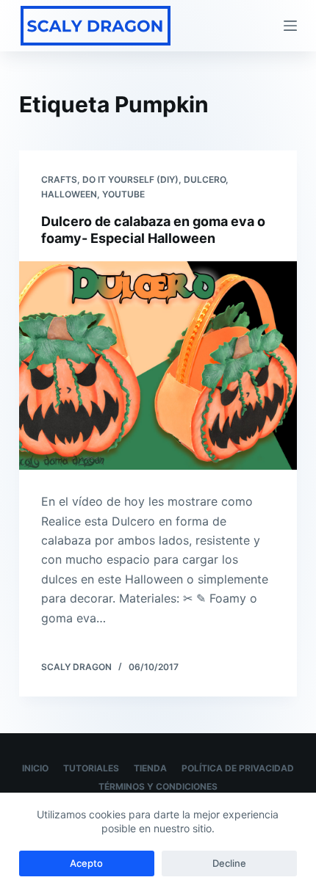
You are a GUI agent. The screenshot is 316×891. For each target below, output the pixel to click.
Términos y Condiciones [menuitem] (158, 786)
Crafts (59, 179)
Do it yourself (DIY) (130, 179)
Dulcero (205, 179)
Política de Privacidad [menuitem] (238, 768)
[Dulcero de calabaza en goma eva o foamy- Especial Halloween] (158, 365)
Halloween (69, 194)
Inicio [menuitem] (35, 768)
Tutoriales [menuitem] (91, 768)
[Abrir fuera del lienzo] (290, 25)
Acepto (86, 863)
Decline (229, 863)
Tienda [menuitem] (150, 768)
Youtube (123, 194)
